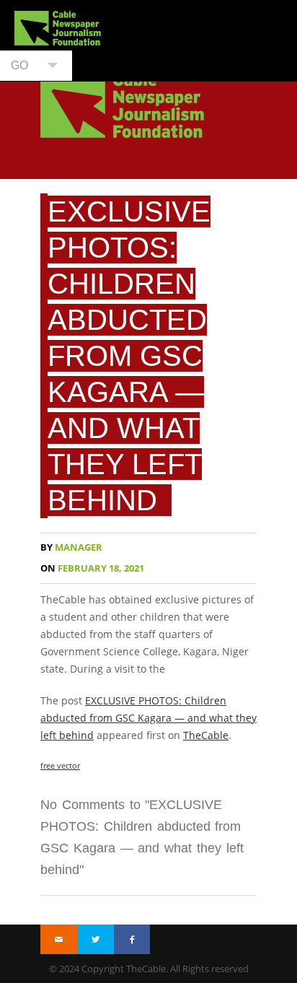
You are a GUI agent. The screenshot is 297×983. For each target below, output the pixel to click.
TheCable (206, 735)
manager (71, 547)
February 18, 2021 (92, 568)
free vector (60, 765)
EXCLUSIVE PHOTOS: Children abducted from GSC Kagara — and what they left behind (129, 356)
